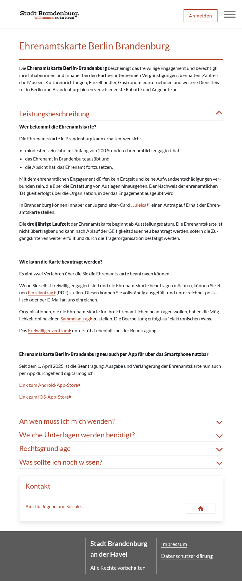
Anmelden (200, 15)
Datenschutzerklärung (187, 556)
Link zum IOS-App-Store (44, 396)
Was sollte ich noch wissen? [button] (60, 462)
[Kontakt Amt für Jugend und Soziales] (200, 508)
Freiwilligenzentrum (48, 330)
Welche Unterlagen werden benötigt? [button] (77, 435)
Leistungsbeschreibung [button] (54, 114)
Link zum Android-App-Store (48, 385)
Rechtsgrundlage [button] (45, 448)
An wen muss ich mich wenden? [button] (67, 421)
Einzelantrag (40, 292)
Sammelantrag (75, 318)
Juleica (139, 205)
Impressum (174, 544)
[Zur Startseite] (49, 14)
